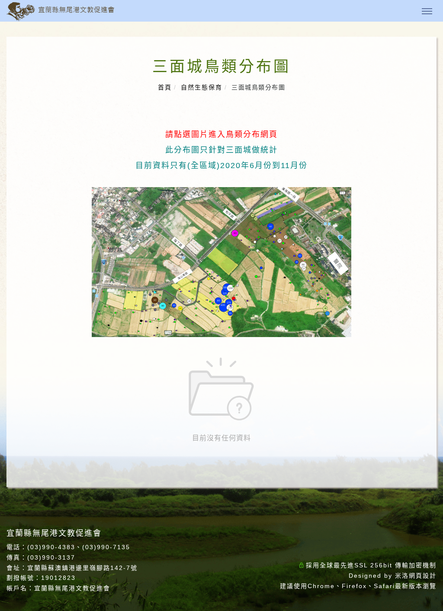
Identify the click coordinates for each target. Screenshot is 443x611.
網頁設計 (423, 575)
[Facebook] (432, 269)
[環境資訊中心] (432, 347)
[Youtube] (432, 328)
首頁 (165, 87)
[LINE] (432, 308)
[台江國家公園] (432, 367)
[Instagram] (432, 289)
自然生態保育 (201, 87)
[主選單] (427, 11)
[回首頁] (60, 11)
